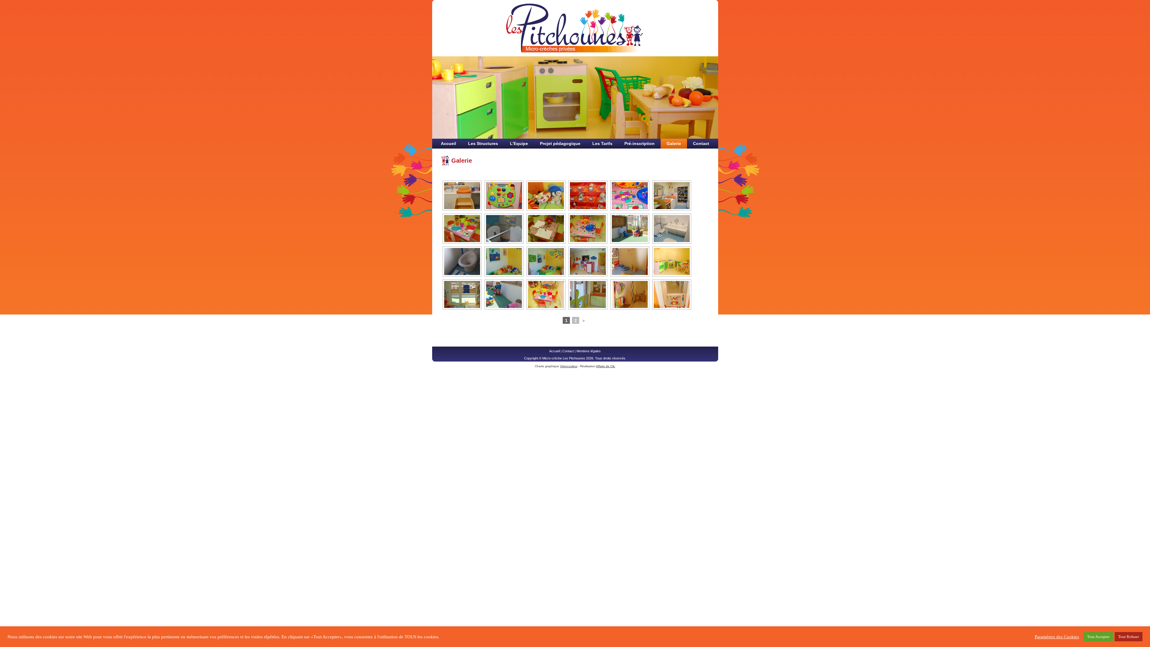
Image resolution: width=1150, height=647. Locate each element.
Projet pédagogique (560, 143)
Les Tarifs (602, 143)
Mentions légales (588, 351)
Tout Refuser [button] (1128, 636)
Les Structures (483, 143)
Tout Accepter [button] (1098, 636)
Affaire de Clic (605, 366)
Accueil (448, 143)
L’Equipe (519, 143)
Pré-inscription (639, 143)
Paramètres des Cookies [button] (1057, 636)
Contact (701, 143)
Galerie (674, 143)
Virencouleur (568, 366)
